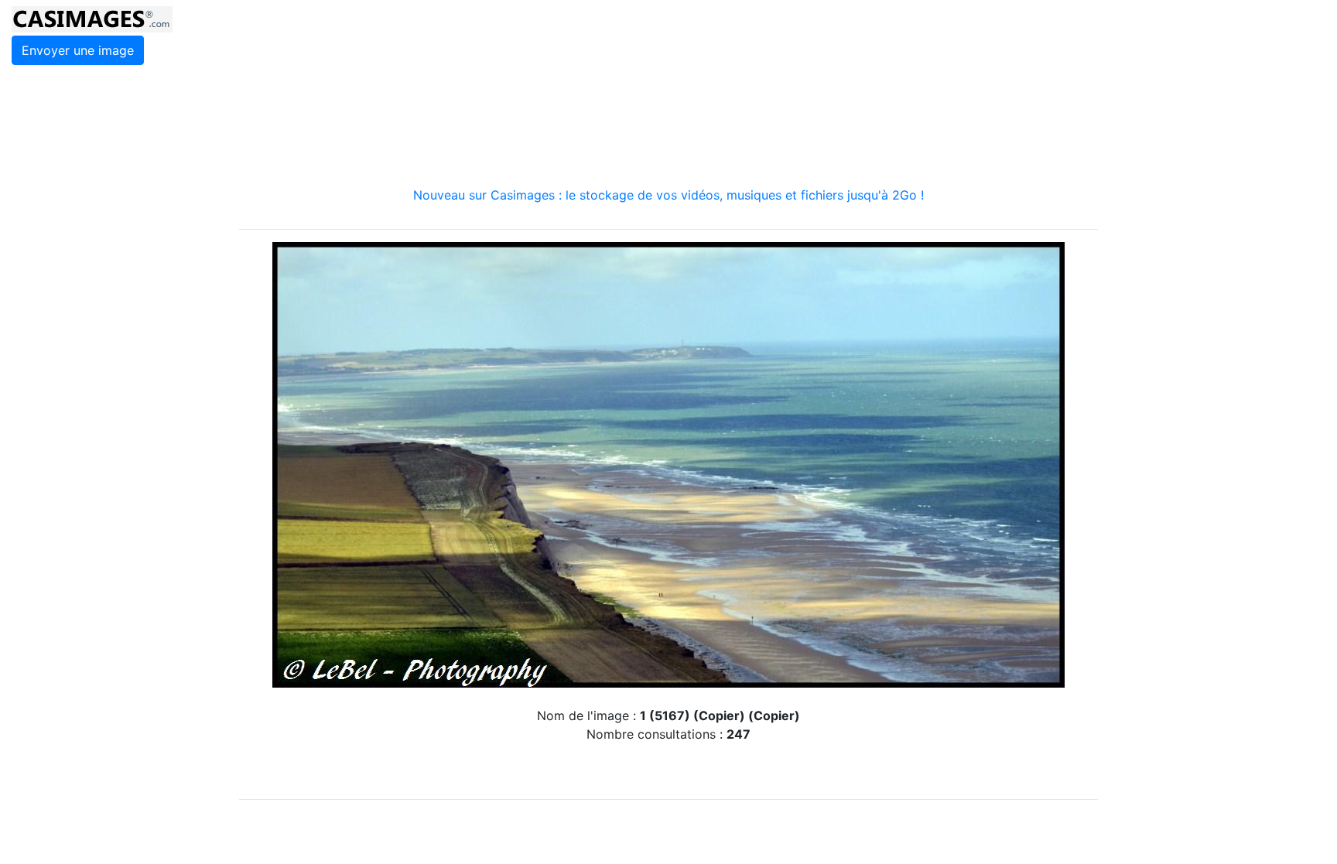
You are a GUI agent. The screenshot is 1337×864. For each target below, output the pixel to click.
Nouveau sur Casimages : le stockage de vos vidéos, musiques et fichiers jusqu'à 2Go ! (668, 195)
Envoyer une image (78, 50)
